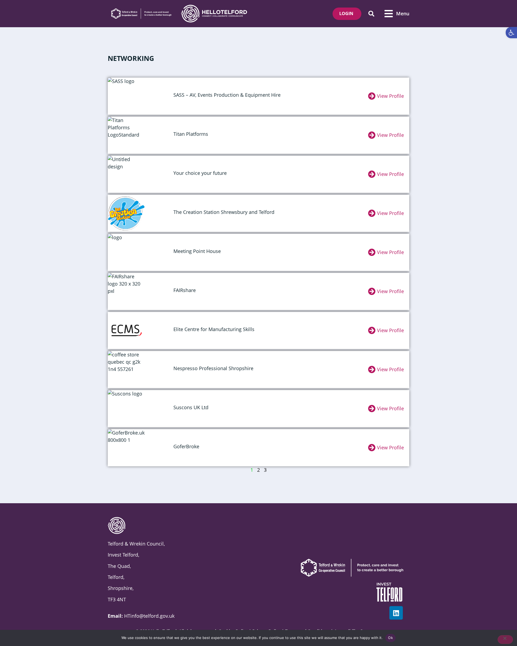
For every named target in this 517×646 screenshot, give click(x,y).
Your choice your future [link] (200, 173)
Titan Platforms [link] (190, 134)
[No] (505, 639)
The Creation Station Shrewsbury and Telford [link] (223, 212)
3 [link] (265, 470)
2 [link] (258, 470)
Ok (390, 637)
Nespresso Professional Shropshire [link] (213, 368)
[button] (371, 13)
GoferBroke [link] (186, 446)
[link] (511, 32)
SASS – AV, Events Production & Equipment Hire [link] (227, 95)
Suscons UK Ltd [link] (190, 407)
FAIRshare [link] (184, 290)
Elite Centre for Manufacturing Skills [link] (213, 329)
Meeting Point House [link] (197, 251)
